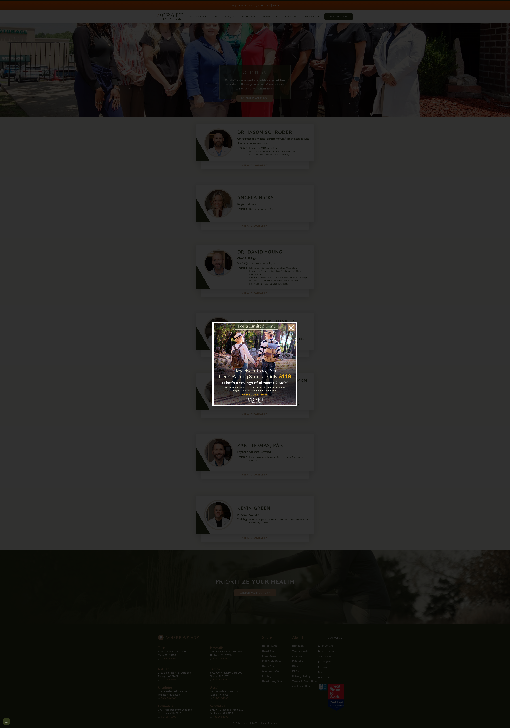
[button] (291, 327)
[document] (255, 364)
